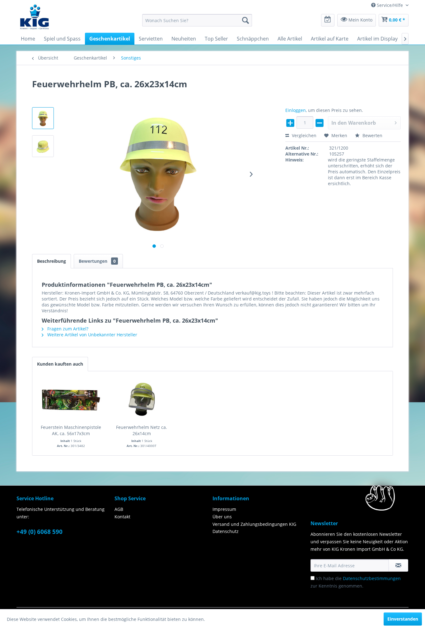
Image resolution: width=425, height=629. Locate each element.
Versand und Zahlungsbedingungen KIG (254, 524)
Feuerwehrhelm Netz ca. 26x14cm (141, 430)
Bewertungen (97, 261)
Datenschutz (226, 531)
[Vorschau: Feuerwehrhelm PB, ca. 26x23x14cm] (43, 118)
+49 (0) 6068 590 (39, 532)
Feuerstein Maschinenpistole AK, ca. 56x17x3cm (71, 430)
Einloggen (295, 110)
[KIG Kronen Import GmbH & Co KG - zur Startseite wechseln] (34, 16)
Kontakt (122, 517)
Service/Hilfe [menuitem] (390, 5)
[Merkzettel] (327, 20)
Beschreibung (51, 261)
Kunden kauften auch (60, 364)
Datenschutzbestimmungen (372, 578)
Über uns (222, 517)
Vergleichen (303, 135)
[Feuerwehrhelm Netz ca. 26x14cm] (142, 399)
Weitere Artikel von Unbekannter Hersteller (91, 335)
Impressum (224, 509)
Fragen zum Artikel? (67, 329)
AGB (118, 509)
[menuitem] (197, 20)
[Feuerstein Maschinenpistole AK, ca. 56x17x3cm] (71, 399)
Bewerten (371, 135)
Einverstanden (402, 619)
